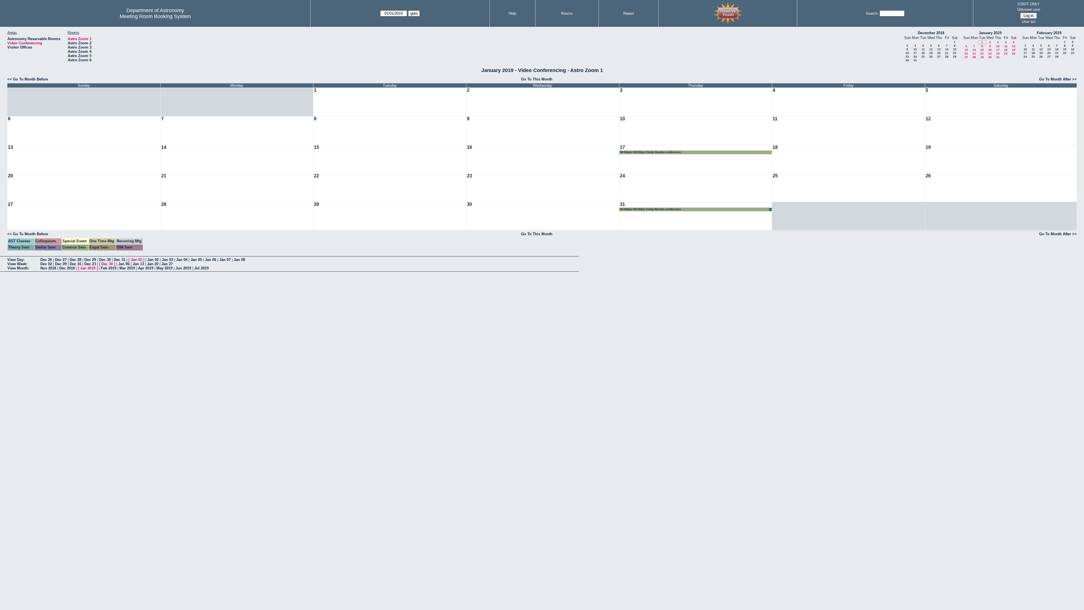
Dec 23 (90, 264)
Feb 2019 (108, 268)
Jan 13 (138, 264)
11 (923, 49)
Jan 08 (239, 260)
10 (915, 49)
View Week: (17, 264)
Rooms (567, 13)
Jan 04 (181, 260)
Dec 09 (61, 264)
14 (946, 49)
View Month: (18, 268)
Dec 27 (61, 260)
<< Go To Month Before (27, 79)
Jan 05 (196, 260)
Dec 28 (75, 260)
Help (512, 13)
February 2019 (1049, 33)
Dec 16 (75, 264)
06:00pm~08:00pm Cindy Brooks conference (650, 152)
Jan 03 (167, 260)
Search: (872, 13)
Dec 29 (90, 260)
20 (939, 53)
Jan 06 (210, 260)
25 (923, 56)
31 (915, 60)
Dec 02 (46, 264)
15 (954, 49)
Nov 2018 (48, 268)
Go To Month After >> (1058, 79)
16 (907, 53)
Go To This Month (536, 79)
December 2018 (931, 33)
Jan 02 (153, 260)
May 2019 (164, 268)
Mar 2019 (127, 268)
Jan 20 (152, 264)
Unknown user (1028, 9)
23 (907, 56)
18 (923, 53)
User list (1028, 21)
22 (954, 53)
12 (931, 49)
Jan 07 (225, 260)
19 (931, 53)
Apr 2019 (145, 268)
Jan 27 (167, 264)
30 (907, 60)
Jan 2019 (87, 268)
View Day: (16, 260)
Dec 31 (119, 260)
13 (939, 49)
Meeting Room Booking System (155, 16)
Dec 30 (105, 260)
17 (915, 53)
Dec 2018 (67, 268)
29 (954, 56)
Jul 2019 (201, 268)
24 (915, 56)
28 (946, 56)
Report (628, 13)
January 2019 (990, 33)
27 (939, 56)
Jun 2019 (183, 268)
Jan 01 (136, 260)
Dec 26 (46, 260)
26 (931, 56)
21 (946, 53)
